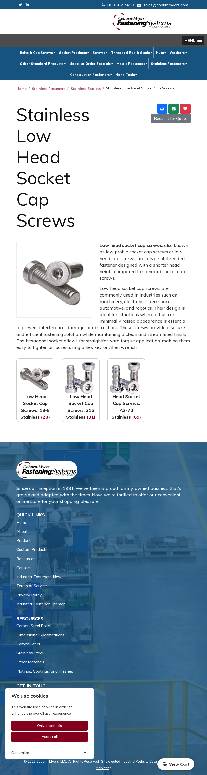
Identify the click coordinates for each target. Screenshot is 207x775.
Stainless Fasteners (168, 64)
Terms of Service (31, 585)
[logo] (141, 21)
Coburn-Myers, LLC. (51, 761)
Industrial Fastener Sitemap (41, 603)
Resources (25, 558)
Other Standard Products (41, 64)
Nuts (160, 53)
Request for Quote (170, 118)
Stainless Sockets (86, 88)
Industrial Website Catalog (141, 761)
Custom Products (31, 549)
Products (24, 540)
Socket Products (73, 53)
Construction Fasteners (90, 74)
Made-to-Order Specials (90, 64)
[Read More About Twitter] (20, 4)
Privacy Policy (29, 594)
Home (21, 88)
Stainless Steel (29, 652)
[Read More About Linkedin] (27, 4)
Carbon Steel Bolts (33, 625)
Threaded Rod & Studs (130, 53)
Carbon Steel (28, 643)
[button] (193, 40)
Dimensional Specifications (40, 634)
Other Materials (30, 662)
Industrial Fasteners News (40, 576)
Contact (23, 567)
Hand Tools (125, 74)
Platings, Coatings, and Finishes (44, 671)
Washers (177, 53)
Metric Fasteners (131, 64)
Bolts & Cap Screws (36, 53)
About (22, 531)
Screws (99, 53)
